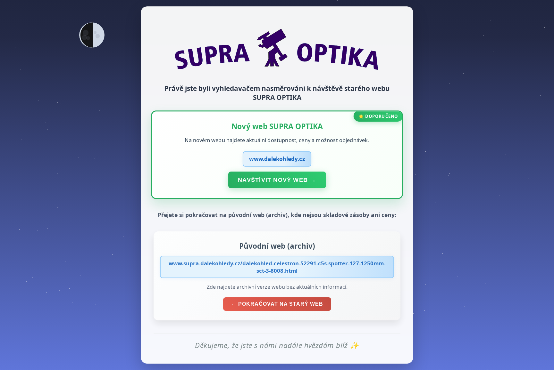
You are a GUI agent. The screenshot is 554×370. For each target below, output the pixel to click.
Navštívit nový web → (277, 179)
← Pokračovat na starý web (277, 304)
